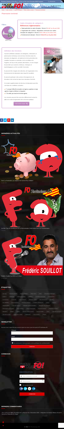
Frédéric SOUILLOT (38, 302)
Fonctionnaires (15, 302)
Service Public (40, 311)
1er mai (4, 293)
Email (13, 336)
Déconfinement (43, 299)
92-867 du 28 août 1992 (53, 28)
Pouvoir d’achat (42, 308)
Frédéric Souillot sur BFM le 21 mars (11, 276)
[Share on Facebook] (1, 120)
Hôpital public (6, 305)
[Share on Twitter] (5, 120)
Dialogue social (32, 299)
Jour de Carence (16, 305)
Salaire (12, 311)
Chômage (12, 296)
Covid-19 (14, 299)
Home (3, 10)
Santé (18, 311)
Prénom (14, 330)
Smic (48, 311)
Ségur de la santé (18, 314)
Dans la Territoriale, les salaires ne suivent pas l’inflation (17, 180)
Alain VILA (33, 293)
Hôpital (54, 302)
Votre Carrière (9, 10)
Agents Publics (24, 293)
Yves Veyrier (36, 314)
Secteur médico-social (28, 311)
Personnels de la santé (8, 308)
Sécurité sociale (6, 314)
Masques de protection (44, 305)
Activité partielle (13, 293)
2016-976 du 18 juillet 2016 (48, 35)
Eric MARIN (5, 302)
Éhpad (44, 314)
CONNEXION (32, 394)
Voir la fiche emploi (20, 103)
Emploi (51, 299)
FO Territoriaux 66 (34, 427)
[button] (52, 1)
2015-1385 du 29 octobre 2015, (48, 32)
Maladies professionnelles (29, 305)
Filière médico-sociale (29, 10)
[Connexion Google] (29, 388)
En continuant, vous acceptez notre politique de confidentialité (32, 343)
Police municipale (31, 308)
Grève (47, 302)
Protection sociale (53, 308)
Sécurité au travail (56, 311)
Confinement (51, 296)
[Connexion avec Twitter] (25, 388)
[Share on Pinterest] (8, 120)
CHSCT (4, 296)
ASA (40, 293)
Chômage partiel (21, 296)
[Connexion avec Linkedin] (33, 388)
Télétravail (27, 314)
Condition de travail (40, 296)
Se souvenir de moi (28, 385)
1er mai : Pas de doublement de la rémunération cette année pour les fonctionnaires (25, 228)
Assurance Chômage (50, 293)
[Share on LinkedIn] (12, 120)
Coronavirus (5, 299)
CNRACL (30, 296)
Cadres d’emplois (18, 10)
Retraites (5, 311)
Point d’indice (20, 308)
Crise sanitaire (22, 299)
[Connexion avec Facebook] (21, 388)
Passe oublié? (23, 397)
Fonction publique (26, 302)
